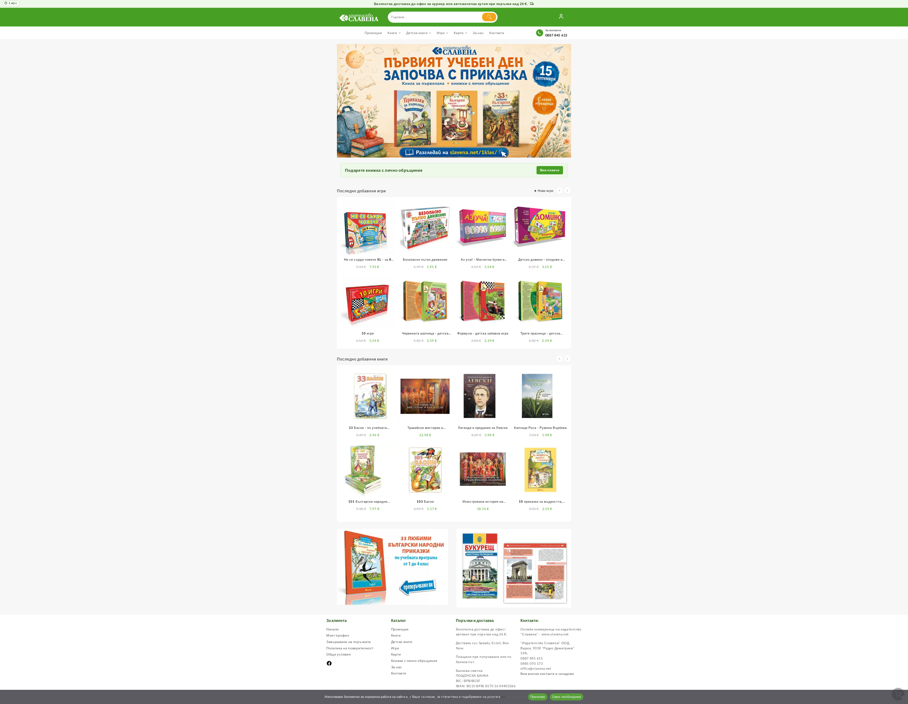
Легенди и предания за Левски (483, 428)
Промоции (400, 629)
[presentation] (559, 190)
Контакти (398, 673)
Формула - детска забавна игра (482, 333)
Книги (396, 635)
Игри (395, 648)
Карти (396, 654)
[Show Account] (561, 17)
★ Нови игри (543, 191)
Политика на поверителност (350, 648)
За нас (396, 667)
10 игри (368, 333)
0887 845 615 (556, 35)
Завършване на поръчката (348, 642)
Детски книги (401, 642)
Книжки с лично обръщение (414, 661)
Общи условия (338, 654)
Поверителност (514, 697)
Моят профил (337, 635)
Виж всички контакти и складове (547, 674)
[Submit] (489, 17)
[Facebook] (329, 665)
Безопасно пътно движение (425, 259)
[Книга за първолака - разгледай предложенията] (454, 101)
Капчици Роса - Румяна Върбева (540, 428)
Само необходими (566, 697)
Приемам (537, 697)
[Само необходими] (902, 697)
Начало (332, 629)
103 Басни (425, 501)
